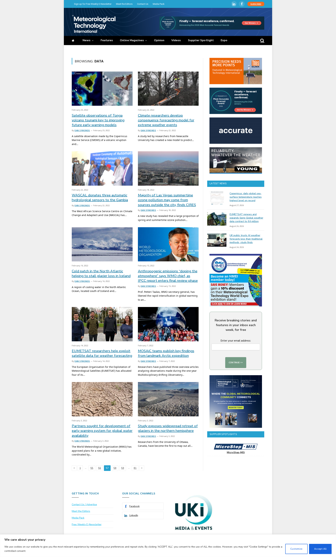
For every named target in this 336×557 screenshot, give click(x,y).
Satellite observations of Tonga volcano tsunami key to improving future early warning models (98, 120)
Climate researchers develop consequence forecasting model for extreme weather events (166, 120)
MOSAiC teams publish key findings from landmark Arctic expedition (166, 353)
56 (99, 468)
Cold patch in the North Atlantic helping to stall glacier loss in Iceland (101, 273)
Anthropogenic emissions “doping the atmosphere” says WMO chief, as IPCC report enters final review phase (168, 276)
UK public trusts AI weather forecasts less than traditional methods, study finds (246, 239)
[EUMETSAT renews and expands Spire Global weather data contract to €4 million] (216, 219)
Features (107, 40)
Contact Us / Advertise (84, 504)
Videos (176, 40)
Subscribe (255, 4)
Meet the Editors (124, 4)
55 (91, 468)
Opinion (159, 40)
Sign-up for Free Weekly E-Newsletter (92, 4)
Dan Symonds (82, 130)
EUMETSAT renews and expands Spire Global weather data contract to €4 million (246, 218)
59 (122, 468)
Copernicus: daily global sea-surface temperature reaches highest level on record (246, 197)
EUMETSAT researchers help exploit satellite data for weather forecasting (102, 353)
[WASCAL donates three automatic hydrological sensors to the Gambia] (102, 168)
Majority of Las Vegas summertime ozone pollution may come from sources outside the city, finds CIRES (167, 200)
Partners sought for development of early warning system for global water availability (102, 431)
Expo (224, 40)
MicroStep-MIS (236, 452)
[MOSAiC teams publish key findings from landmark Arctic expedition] (168, 324)
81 (135, 468)
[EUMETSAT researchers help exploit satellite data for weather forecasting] (102, 324)
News (86, 40)
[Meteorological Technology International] (93, 24)
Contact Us (142, 4)
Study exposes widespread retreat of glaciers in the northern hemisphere (168, 428)
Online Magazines (132, 40)
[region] (168, 545)
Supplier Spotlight (201, 40)
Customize (296, 549)
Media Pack (158, 4)
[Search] (262, 41)
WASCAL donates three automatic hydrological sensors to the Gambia (100, 197)
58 (115, 468)
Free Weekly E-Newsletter (87, 524)
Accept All (320, 549)
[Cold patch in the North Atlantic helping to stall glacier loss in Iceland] (102, 244)
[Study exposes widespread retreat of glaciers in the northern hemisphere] (168, 399)
